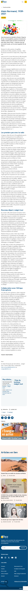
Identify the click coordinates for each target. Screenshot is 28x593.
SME (15, 571)
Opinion (23, 480)
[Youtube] (12, 557)
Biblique (23, 458)
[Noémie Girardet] (1, 521)
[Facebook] (2, 557)
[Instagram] (5, 557)
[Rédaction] (1, 409)
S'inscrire (23, 547)
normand (10, 412)
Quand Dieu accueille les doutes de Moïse (13, 473)
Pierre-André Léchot (8, 500)
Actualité (3, 17)
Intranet (3, 576)
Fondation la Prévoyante (19, 568)
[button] (26, 2)
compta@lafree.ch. (6, 369)
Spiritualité (23, 505)
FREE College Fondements (20, 573)
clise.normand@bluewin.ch (8, 367)
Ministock (16, 576)
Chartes (3, 568)
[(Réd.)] (1, 475)
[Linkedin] (16, 557)
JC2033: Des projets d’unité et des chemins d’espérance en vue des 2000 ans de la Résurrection (14, 496)
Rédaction (5, 409)
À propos (3, 566)
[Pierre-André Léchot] (1, 500)
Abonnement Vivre (18, 566)
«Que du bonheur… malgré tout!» (7, 386)
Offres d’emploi (4, 573)
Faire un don (3, 571)
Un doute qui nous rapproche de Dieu (12, 519)
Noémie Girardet (7, 521)
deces (4, 412)
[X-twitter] (9, 557)
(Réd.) (4, 475)
